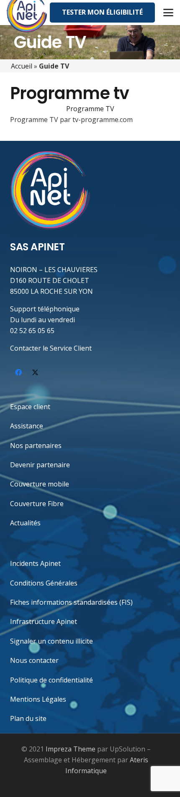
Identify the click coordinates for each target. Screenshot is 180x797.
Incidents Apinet (35, 563)
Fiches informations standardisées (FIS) (71, 602)
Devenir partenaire (40, 464)
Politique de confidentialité (51, 680)
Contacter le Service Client (51, 348)
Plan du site (28, 718)
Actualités (25, 522)
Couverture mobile (39, 484)
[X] (35, 372)
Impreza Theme (70, 749)
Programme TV (90, 108)
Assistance (26, 425)
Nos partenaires (36, 445)
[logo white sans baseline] (50, 190)
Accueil (21, 66)
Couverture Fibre (37, 503)
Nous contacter (34, 660)
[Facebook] (18, 372)
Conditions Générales (43, 583)
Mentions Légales (38, 699)
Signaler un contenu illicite (51, 641)
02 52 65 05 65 (32, 330)
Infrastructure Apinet (43, 621)
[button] (168, 13)
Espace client (30, 406)
